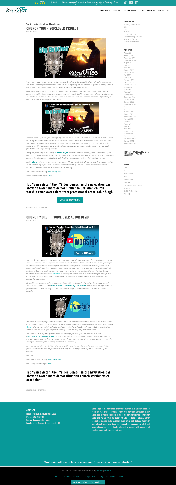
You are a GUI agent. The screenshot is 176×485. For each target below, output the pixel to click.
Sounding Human (89, 477)
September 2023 (130, 85)
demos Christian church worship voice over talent (68, 377)
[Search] (168, 10)
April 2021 (127, 129)
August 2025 (128, 63)
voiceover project (61, 153)
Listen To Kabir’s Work (70, 199)
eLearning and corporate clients (129, 417)
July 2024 (127, 75)
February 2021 (129, 131)
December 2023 (129, 82)
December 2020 (129, 136)
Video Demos (128, 174)
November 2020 (129, 138)
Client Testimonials (131, 191)
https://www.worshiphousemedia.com (40, 336)
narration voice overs (121, 420)
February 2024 (129, 80)
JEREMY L (42, 2)
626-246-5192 (38, 416)
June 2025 (127, 65)
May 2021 (127, 126)
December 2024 (129, 72)
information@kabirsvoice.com (44, 413)
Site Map (99, 471)
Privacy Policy (109, 471)
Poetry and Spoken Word (133, 185)
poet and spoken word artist (134, 423)
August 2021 (128, 119)
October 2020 (129, 141)
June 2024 (127, 77)
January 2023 (129, 94)
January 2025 (129, 70)
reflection (56, 274)
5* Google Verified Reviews (54, 3)
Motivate (127, 32)
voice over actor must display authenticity (68, 286)
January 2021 (129, 134)
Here (49, 176)
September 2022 (130, 104)
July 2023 (127, 90)
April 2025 (127, 68)
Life (125, 27)
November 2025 (129, 58)
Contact (127, 182)
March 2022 (128, 112)
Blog (126, 171)
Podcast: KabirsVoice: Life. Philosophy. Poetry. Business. (136, 154)
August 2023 (128, 87)
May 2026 (127, 53)
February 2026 (129, 55)
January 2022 (129, 114)
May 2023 (127, 92)
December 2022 (129, 97)
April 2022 (127, 109)
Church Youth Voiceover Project (52, 28)
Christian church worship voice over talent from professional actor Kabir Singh (69, 189)
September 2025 (130, 60)
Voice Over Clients (31, 32)
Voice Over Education (131, 41)
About (126, 176)
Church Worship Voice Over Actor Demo (57, 217)
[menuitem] (105, 10)
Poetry (100, 477)
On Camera (110, 477)
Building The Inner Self (132, 24)
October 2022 (129, 102)
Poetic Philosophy (130, 34)
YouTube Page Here (54, 171)
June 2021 (127, 124)
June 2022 (127, 107)
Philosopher (128, 179)
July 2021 (127, 121)
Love (125, 29)
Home (126, 168)
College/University (142, 420)
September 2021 (130, 116)
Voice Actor (65, 477)
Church (35, 162)
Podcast (127, 194)
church (29, 327)
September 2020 (130, 143)
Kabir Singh (44, 208)
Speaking (127, 188)
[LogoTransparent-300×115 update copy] (17, 10)
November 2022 (129, 99)
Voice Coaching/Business (133, 37)
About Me (76, 477)
